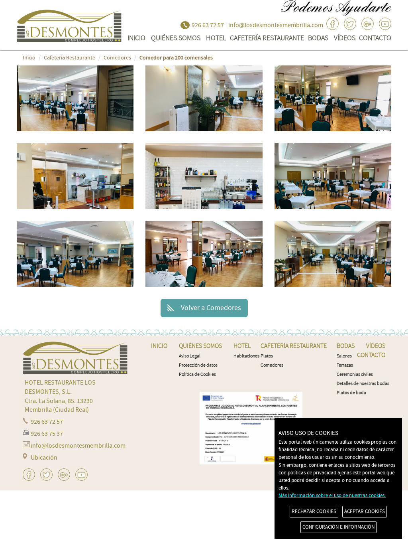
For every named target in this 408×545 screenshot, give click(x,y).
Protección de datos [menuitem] (198, 365)
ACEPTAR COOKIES (364, 511)
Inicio (29, 57)
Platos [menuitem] (267, 356)
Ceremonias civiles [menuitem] (355, 374)
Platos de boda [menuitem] (351, 393)
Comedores (117, 57)
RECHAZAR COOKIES (314, 511)
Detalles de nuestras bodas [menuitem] (363, 384)
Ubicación (44, 458)
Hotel (216, 38)
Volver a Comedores (211, 307)
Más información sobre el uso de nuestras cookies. (332, 495)
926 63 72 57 (208, 25)
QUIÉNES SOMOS (175, 38)
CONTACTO (375, 38)
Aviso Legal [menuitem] (189, 356)
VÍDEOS (344, 38)
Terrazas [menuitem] (345, 365)
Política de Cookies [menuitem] (197, 374)
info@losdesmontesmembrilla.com (275, 25)
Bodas (318, 38)
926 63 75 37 (47, 434)
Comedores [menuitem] (272, 365)
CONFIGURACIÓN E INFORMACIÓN (338, 527)
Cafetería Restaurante (267, 38)
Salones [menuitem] (344, 356)
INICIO (136, 38)
